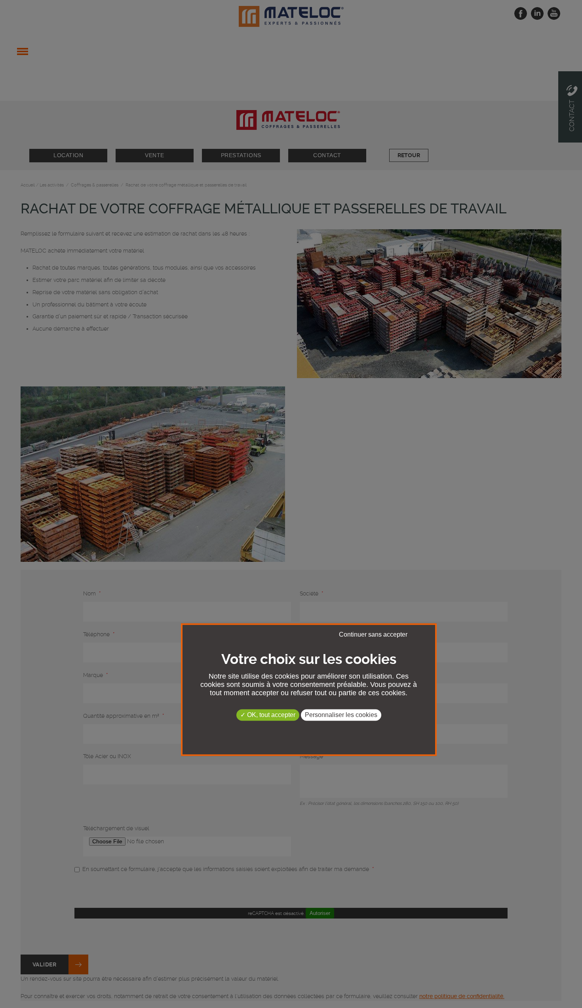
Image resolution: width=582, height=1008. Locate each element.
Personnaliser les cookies (341, 714)
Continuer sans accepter (373, 634)
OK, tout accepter (270, 714)
